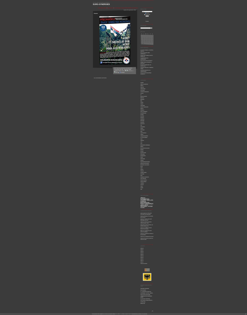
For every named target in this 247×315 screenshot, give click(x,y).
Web (141, 189)
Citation (141, 103)
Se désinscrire (147, 14)
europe (150, 206)
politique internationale (144, 202)
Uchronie (142, 184)
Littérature (142, 140)
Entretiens (142, 117)
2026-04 (141, 254)
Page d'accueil (110, 7)
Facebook (123, 72)
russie (142, 207)
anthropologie (142, 88)
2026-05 (141, 252)
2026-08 (141, 248)
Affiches (141, 85)
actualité (143, 200)
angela (141, 221)
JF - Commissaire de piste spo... (146, 291)
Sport (141, 175)
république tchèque (117, 70)
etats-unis (150, 200)
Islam (141, 131)
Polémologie (142, 158)
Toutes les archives (143, 263)
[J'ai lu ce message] (245, 313)
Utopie (141, 186)
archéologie (142, 90)
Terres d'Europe (143, 178)
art (140, 94)
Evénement (142, 123)
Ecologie (142, 114)
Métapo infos (142, 303)
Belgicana (142, 97)
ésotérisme (142, 119)
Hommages (142, 129)
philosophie (144, 205)
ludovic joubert (143, 213)
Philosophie (142, 154)
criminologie (142, 105)
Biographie (142, 99)
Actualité (142, 82)
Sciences (142, 170)
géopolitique (149, 203)
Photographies (143, 155)
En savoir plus (144, 313)
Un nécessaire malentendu (145, 298)
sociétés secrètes (143, 172)
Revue (141, 166)
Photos (141, 157)
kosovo (123, 70)
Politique (142, 160)
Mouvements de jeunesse (144, 148)
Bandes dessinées (143, 96)
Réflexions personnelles (144, 163)
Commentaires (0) (117, 69)
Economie (142, 116)
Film (141, 125)
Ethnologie (142, 120)
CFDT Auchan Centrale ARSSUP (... (146, 300)
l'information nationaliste (144, 288)
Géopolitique (142, 126)
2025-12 (141, 260)
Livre (141, 143)
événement (126, 69)
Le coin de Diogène (143, 137)
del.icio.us (130, 70)
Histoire (141, 128)
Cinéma (141, 102)
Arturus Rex (142, 224)
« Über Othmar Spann (102, 7)
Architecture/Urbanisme (144, 91)
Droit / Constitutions (143, 111)
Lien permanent (129, 68)
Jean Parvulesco (143, 132)
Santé (141, 167)
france (142, 203)
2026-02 (141, 257)
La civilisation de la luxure (148, 236)
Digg (118, 72)
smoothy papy (142, 301)
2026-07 (141, 249)
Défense (141, 108)
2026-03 (141, 255)
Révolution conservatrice (144, 164)
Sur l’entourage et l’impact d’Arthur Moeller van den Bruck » (126, 7)
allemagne (143, 206)
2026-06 (141, 251)
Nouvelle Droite (143, 152)
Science (141, 169)
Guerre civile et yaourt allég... (145, 294)
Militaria (141, 146)
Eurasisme (142, 122)
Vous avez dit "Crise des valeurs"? (146, 60)
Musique (142, 149)
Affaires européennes (144, 84)
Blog (141, 100)
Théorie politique (143, 181)
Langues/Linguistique (144, 135)
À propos (147, 21)
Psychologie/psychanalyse (145, 161)
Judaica (141, 134)
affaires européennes (144, 198)
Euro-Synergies (101, 4)
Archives (142, 93)
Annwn (141, 216)
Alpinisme (142, 87)
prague (130, 69)
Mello (141, 230)
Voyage (141, 187)
